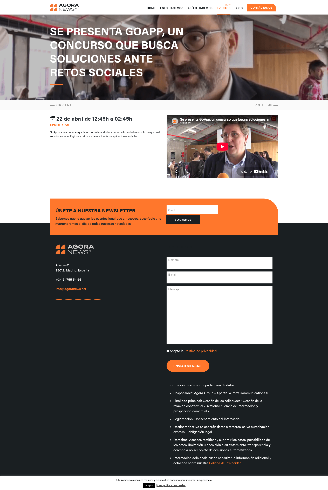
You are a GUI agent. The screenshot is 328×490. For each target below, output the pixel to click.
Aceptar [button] (149, 485)
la (193, 350)
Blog (239, 8)
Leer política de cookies (171, 485)
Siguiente (64, 105)
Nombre (173, 260)
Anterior (264, 105)
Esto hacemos (171, 8)
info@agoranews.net (71, 288)
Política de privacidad (200, 350)
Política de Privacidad (225, 462)
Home (151, 8)
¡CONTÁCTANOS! (261, 7)
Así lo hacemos (200, 8)
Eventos (223, 8)
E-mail (171, 210)
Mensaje (173, 289)
